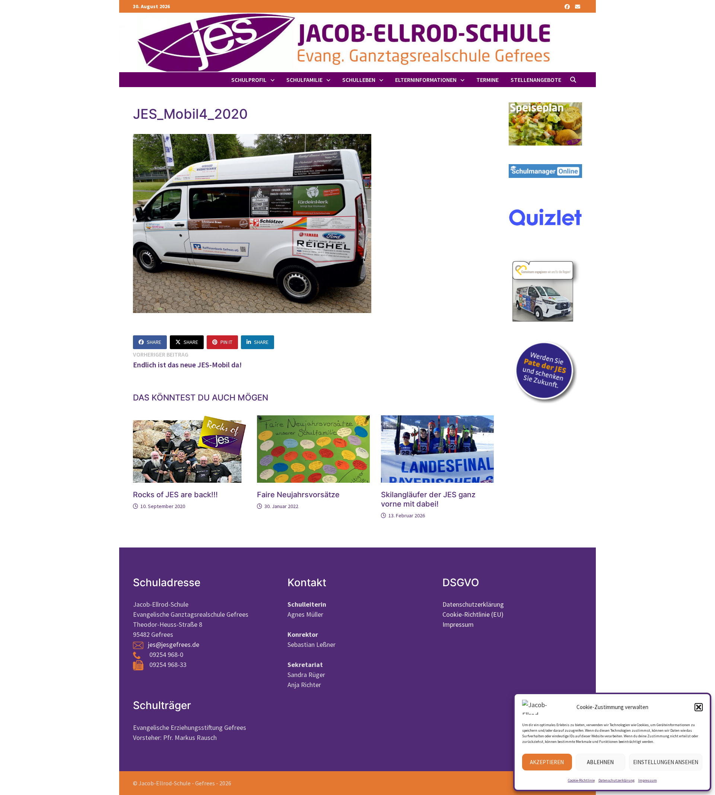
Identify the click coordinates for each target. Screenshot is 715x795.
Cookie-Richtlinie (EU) (472, 614)
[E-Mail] (577, 6)
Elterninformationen (426, 79)
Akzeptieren (547, 762)
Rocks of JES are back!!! (175, 494)
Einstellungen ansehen (665, 762)
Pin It (226, 342)
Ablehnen (600, 762)
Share (154, 342)
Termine (487, 79)
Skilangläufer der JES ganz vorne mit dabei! (428, 499)
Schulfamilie (304, 79)
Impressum (647, 780)
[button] (698, 707)
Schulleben (358, 79)
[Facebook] (568, 6)
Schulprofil (249, 79)
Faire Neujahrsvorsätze (298, 494)
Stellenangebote (536, 79)
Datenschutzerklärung (616, 780)
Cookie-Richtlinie (581, 780)
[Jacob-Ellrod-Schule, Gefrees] (342, 42)
